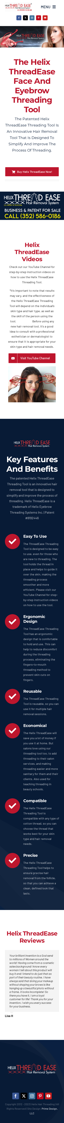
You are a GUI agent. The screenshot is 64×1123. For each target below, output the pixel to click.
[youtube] (45, 17)
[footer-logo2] (32, 1058)
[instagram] (32, 17)
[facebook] (18, 17)
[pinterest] (38, 17)
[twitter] (25, 17)
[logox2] (18, 3)
